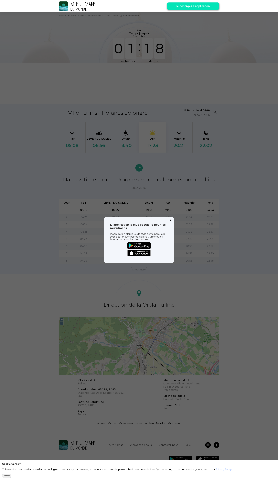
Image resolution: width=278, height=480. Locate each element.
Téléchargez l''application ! (193, 6)
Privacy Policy (224, 469)
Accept (7, 476)
